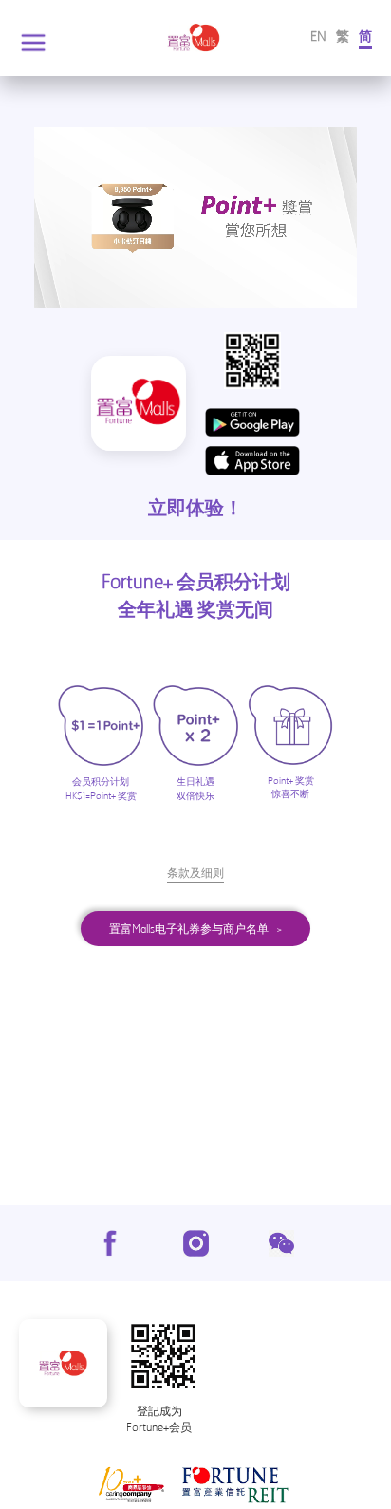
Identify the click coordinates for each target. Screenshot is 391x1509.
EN (318, 36)
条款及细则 (195, 873)
